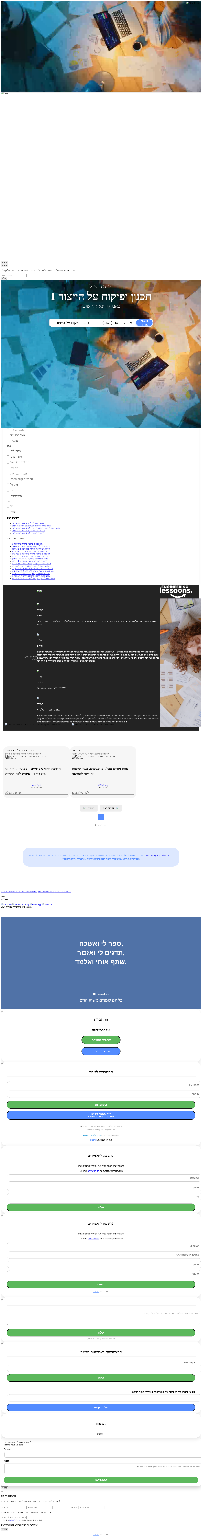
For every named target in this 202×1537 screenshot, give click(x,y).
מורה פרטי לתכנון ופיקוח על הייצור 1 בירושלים (31, 563)
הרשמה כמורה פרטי (46, 891)
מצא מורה (144, 322)
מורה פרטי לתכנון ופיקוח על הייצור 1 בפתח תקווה (32, 568)
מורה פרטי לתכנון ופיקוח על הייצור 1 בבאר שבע (32, 551)
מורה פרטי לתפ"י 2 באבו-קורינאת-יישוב (28, 533)
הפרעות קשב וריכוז (21, 479)
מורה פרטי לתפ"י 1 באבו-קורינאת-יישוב (28, 530)
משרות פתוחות (7, 891)
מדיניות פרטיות (20, 891)
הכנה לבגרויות (18, 473)
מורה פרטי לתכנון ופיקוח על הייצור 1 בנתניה (30, 566)
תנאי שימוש (32, 891)
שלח (4, 278)
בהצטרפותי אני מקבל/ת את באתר (102, 1171)
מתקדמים (16, 456)
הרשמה (93, 1140)
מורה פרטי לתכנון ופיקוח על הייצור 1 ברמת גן (31, 576)
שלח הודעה (101, 1480)
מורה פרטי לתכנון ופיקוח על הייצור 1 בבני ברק (31, 554)
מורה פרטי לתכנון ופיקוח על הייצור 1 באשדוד (31, 546)
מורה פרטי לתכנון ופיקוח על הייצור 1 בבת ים (30, 556)
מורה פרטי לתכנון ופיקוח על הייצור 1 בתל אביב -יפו (33, 578)
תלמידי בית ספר (19, 462)
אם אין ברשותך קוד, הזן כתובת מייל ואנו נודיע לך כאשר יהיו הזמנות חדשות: (163, 1392)
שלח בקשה (101, 1407)
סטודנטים (16, 496)
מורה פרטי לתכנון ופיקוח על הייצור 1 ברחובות (31, 573)
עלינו (69, 891)
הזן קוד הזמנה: (189, 1362)
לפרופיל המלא (13, 792)
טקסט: (7, 1461)
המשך (4, 1530)
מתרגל (14, 484)
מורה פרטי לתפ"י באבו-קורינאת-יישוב (28, 523)
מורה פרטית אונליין (90, 754)
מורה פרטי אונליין (23, 754)
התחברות (101, 1104)
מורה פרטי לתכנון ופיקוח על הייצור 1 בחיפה (30, 561)
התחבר (96, 1291)
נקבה (13, 512)
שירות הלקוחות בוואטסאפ (92, 1135)
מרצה (13, 490)
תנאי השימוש (93, 1171)
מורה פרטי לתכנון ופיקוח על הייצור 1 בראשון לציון (32, 571)
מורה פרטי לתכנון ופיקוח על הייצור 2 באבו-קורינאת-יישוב (36, 528)
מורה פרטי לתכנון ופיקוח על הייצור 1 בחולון (30, 559)
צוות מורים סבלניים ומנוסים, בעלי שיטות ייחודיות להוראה (100, 771)
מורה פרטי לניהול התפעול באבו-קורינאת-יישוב (31, 526)
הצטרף (101, 1284)
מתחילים (15, 451)
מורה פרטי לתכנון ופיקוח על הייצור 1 (27, 544)
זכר (12, 506)
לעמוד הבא (108, 808)
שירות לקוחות (61, 891)
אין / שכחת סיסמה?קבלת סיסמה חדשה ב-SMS (101, 1115)
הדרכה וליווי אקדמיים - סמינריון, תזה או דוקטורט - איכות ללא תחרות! (33, 771)
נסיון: (9, 446)
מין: (8, 501)
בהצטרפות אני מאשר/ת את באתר (24, 1520)
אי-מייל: (7, 1449)
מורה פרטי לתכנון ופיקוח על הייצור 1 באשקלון (31, 549)
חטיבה (14, 468)
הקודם (91, 808)
